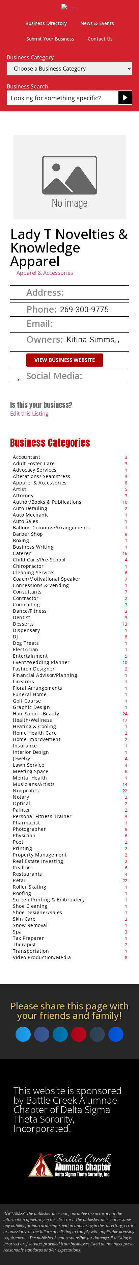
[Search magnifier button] (125, 97)
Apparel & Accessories (45, 272)
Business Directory (46, 23)
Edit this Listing (29, 413)
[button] (64, 360)
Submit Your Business (50, 38)
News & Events (97, 23)
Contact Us (100, 38)
